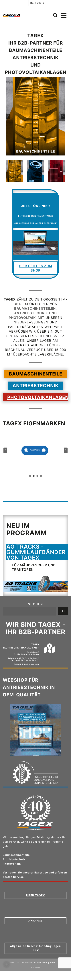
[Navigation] (63, 15)
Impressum (35, 967)
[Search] (55, 15)
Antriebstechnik (31, 313)
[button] (14, 171)
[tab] (30, 476)
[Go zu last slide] (8, 116)
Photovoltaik (22, 318)
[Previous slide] (5, 450)
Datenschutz (56, 962)
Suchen (35, 604)
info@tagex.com (31, 664)
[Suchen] (63, 611)
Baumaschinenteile (16, 854)
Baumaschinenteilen (35, 308)
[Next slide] (63, 116)
